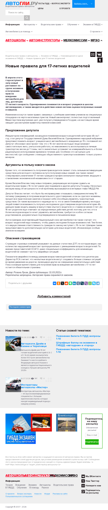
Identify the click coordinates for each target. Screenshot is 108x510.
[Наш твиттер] (100, 60)
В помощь (34, 487)
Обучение (72, 24)
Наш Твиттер (92, 481)
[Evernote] (70, 283)
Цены (40, 8)
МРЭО (95, 40)
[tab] (20, 307)
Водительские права (51, 24)
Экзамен (32, 485)
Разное (45, 487)
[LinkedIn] (74, 283)
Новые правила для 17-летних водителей (45, 58)
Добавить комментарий (54, 296)
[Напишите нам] (92, 54)
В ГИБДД (9, 487)
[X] (62, 283)
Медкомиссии (75, 40)
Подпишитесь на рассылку (93, 491)
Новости (37, 494)
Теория (9, 485)
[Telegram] (98, 283)
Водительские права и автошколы (21, 56)
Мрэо (73, 475)
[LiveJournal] (82, 283)
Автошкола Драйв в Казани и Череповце (34, 345)
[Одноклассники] (58, 283)
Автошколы (29, 24)
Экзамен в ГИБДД (91, 24)
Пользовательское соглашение (19, 496)
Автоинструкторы (44, 40)
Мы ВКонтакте (93, 476)
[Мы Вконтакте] (99, 54)
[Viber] (86, 283)
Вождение (20, 485)
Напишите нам (93, 485)
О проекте (64, 8)
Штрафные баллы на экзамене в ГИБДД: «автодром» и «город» (76, 344)
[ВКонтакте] (54, 283)
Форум (47, 494)
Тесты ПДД (43, 3)
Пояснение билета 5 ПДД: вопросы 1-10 (78, 337)
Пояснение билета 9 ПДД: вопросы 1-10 (78, 350)
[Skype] (94, 283)
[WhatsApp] (90, 283)
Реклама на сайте (60, 494)
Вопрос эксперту (61, 3)
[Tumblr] (78, 283)
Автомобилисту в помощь (17, 31)
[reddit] (66, 283)
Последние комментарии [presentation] (20, 307)
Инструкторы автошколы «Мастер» (34, 386)
